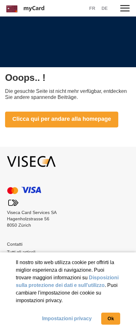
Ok (111, 318)
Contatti (14, 244)
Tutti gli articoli (21, 252)
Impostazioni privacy (67, 318)
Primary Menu (125, 8)
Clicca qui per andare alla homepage (61, 119)
